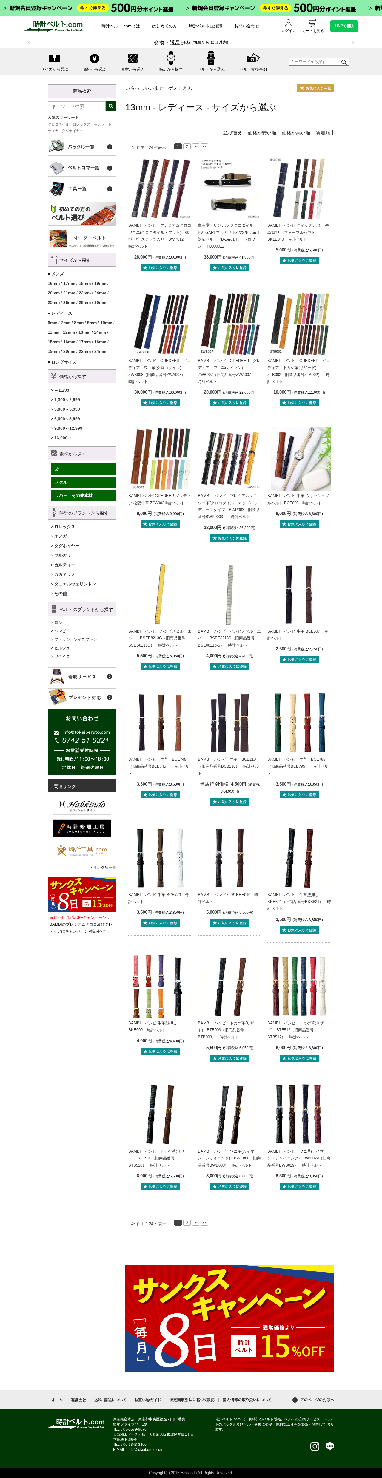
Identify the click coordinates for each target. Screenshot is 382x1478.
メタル (61, 482)
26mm (69, 302)
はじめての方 (164, 26)
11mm (53, 332)
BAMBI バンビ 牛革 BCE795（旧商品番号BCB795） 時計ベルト (297, 766)
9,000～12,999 (68, 428)
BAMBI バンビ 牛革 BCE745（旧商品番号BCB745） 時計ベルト (158, 766)
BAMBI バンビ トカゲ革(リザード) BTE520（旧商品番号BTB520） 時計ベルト (158, 1158)
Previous (31, 42)
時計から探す (171, 69)
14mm (100, 332)
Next (351, 42)
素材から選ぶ (132, 69)
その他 (60, 593)
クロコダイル (58, 124)
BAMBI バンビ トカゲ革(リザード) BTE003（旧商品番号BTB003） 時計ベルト (228, 1030)
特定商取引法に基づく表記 (192, 1400)
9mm (92, 322)
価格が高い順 (296, 132)
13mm (84, 332)
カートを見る (313, 31)
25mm (54, 302)
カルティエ (64, 564)
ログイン (288, 31)
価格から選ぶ (94, 69)
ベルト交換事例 (253, 69)
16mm (54, 283)
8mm (79, 322)
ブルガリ (62, 555)
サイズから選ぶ (54, 69)
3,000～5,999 (67, 409)
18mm (85, 283)
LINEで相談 (344, 26)
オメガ (53, 131)
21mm (69, 292)
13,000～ (63, 437)
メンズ (57, 273)
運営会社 (78, 1400)
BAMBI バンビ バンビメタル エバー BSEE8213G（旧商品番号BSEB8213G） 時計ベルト (159, 638)
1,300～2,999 (67, 399)
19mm (100, 283)
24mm (100, 292)
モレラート (103, 124)
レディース (61, 313)
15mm (54, 341)
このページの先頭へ (313, 1400)
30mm (100, 302)
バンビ (60, 631)
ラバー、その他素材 (74, 495)
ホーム (57, 1400)
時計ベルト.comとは (120, 26)
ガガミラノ (64, 574)
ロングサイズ (63, 362)
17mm (69, 283)
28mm (85, 302)
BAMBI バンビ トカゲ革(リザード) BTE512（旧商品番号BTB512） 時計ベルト (297, 1030)
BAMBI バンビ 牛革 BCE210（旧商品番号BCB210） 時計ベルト (228, 766)
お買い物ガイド (147, 1400)
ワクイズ (62, 656)
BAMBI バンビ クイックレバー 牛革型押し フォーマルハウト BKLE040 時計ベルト (298, 232)
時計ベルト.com (77, 1424)
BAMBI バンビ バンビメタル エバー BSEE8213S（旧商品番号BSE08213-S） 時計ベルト (229, 638)
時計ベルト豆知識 (205, 26)
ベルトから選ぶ (211, 69)
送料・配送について (110, 1400)
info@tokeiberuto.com (145, 1450)
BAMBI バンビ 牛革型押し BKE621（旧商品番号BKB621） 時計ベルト (299, 902)
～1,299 (61, 390)
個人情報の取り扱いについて (247, 1400)
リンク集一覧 (104, 867)
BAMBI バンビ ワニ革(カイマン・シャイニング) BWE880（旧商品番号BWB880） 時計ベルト (229, 1158)
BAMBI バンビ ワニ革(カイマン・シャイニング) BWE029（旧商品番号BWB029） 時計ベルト (298, 1158)
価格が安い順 (262, 132)
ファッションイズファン (75, 639)
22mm (85, 292)
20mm (54, 292)
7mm (65, 322)
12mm (69, 332)
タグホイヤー (72, 131)
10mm (106, 322)
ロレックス (81, 124)
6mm (52, 322)
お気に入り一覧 (315, 88)
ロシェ (60, 622)
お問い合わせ (246, 26)
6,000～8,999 (67, 418)
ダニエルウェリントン (75, 584)
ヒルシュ (62, 648)
